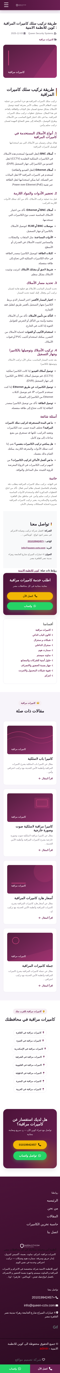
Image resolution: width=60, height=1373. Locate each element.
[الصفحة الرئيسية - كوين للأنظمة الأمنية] (21, 5)
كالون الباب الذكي (41, 635)
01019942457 (27, 1144)
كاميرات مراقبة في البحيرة (28, 1081)
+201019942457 (36, 541)
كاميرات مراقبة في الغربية (28, 1089)
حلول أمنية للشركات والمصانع (36, 660)
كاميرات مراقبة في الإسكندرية (28, 1049)
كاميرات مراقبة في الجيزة (28, 1040)
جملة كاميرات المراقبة (37, 965)
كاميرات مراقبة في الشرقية (29, 1057)
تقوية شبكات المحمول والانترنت (35, 670)
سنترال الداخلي (43, 645)
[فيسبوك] (57, 1327)
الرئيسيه (52, 1200)
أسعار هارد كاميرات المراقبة (33, 898)
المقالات (52, 1216)
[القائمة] (6, 5)
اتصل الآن (28, 596)
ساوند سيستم (44, 655)
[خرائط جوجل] (54, 1327)
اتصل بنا (52, 1232)
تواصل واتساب (28, 1155)
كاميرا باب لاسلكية (40, 758)
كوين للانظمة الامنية (28, 570)
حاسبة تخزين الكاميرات (42, 1224)
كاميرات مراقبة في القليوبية (29, 1065)
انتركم (48, 675)
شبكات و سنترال (42, 640)
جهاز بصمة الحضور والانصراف (36, 665)
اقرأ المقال (47, 778)
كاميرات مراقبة (46, 39)
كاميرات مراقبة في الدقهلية (29, 1073)
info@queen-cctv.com (33, 548)
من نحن (53, 1208)
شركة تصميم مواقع (28, 1359)
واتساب (28, 606)
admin (44, 1348)
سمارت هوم (44, 650)
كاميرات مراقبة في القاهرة (28, 1032)
